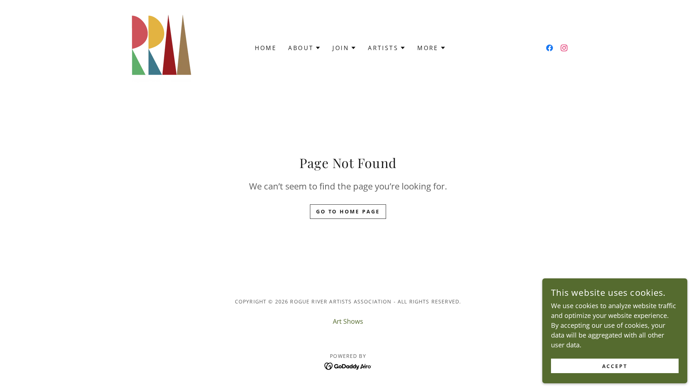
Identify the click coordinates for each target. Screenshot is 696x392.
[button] (304, 48)
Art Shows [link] (348, 321)
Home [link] (266, 48)
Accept (615, 366)
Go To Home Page (348, 211)
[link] (160, 47)
